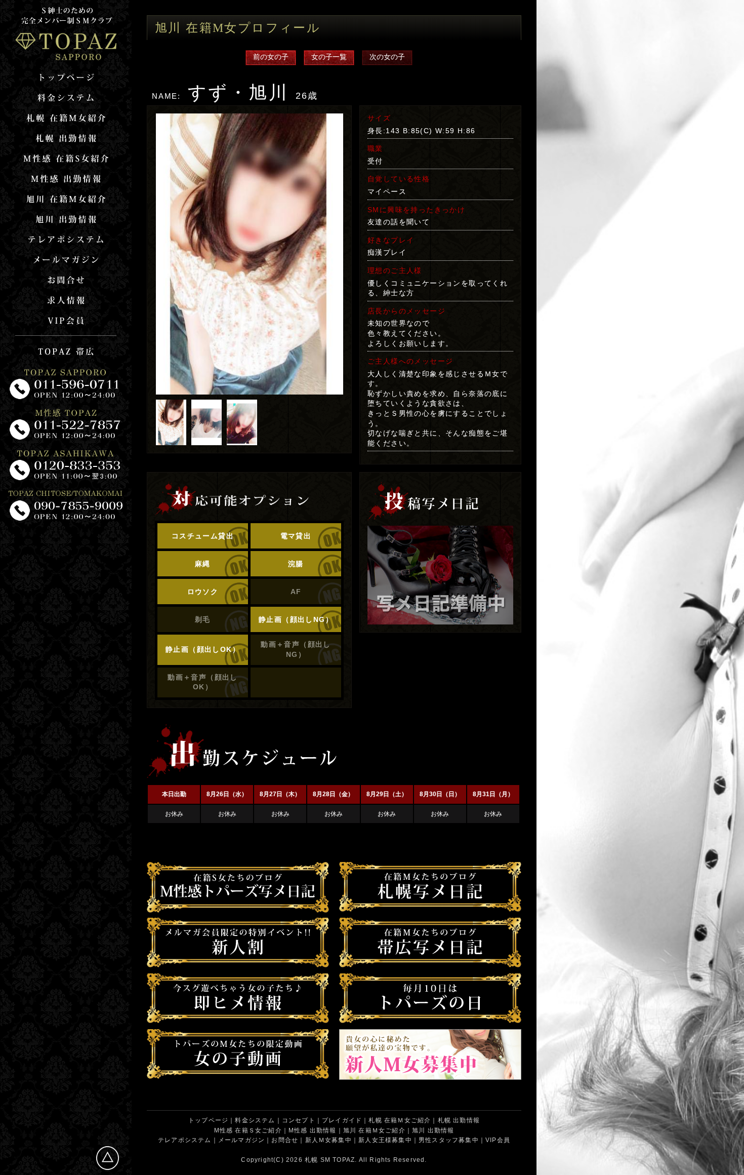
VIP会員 (497, 1140)
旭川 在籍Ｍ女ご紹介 (374, 1130)
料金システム (255, 1120)
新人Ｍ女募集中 (328, 1140)
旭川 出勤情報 (433, 1130)
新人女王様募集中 (385, 1140)
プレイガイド (342, 1120)
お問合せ (284, 1140)
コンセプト (298, 1120)
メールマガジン (241, 1140)
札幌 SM (317, 1159)
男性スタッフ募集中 (449, 1140)
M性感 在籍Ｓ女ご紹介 (248, 1130)
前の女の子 (270, 57)
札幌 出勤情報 (459, 1120)
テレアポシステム (185, 1140)
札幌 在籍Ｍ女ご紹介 (399, 1120)
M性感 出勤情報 (312, 1130)
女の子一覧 (329, 57)
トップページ (208, 1120)
